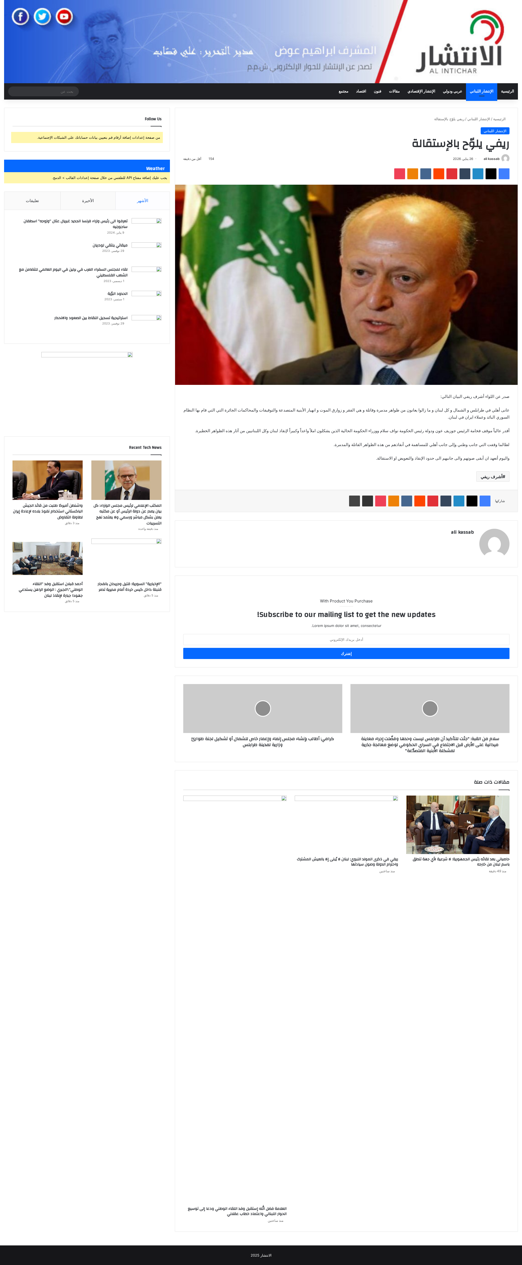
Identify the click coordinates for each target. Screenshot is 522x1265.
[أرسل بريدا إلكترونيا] (481, 159)
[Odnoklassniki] (412, 173)
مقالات (394, 91)
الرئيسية (507, 91)
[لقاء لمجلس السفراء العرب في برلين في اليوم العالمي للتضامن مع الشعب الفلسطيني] (146, 277)
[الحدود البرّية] (146, 301)
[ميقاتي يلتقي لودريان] (146, 252)
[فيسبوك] (504, 173)
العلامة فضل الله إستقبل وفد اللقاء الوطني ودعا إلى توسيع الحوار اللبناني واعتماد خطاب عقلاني (237, 1211)
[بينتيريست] (451, 173)
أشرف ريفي (491, 476)
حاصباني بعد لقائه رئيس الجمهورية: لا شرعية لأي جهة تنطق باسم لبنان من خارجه (461, 862)
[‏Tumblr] (464, 173)
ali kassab (492, 159)
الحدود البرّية (118, 293)
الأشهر (142, 200)
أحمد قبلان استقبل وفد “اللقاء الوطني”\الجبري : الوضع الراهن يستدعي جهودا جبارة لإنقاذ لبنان (51, 589)
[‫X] (491, 173)
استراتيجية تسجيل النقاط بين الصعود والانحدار (91, 317)
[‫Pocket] (399, 173)
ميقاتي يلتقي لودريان (110, 245)
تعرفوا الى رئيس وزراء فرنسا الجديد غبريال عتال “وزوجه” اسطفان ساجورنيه (76, 224)
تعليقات (32, 200)
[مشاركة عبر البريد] (367, 501)
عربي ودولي (452, 91)
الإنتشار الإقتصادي (421, 91)
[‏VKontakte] (425, 173)
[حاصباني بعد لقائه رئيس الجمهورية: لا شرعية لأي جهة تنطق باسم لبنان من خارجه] (457, 825)
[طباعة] (354, 501)
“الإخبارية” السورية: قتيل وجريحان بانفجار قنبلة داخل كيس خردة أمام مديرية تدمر (129, 586)
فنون (377, 91)
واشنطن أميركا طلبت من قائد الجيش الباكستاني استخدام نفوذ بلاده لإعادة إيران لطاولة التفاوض (48, 511)
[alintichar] (261, 41)
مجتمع (344, 91)
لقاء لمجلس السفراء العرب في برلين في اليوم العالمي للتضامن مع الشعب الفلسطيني (73, 272)
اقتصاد (361, 91)
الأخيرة (88, 200)
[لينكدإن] (478, 173)
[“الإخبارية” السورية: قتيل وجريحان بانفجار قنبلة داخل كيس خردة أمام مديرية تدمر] (126, 558)
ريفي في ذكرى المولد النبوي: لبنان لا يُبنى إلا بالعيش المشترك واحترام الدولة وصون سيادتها (347, 862)
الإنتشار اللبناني (481, 91)
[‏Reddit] (438, 173)
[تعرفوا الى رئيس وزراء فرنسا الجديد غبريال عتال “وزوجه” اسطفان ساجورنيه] (146, 228)
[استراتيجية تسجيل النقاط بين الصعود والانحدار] (146, 325)
